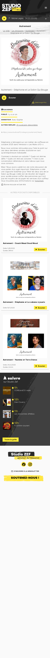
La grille (6, 31)
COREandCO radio (22, 390)
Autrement (30, 31)
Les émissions (17, 31)
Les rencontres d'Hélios (24, 414)
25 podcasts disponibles (27, 125)
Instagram (39, 181)
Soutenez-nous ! (25, 478)
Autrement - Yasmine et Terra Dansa (20, 360)
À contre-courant (21, 426)
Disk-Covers (19, 402)
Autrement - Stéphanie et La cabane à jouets (24, 302)
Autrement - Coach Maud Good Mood (20, 243)
